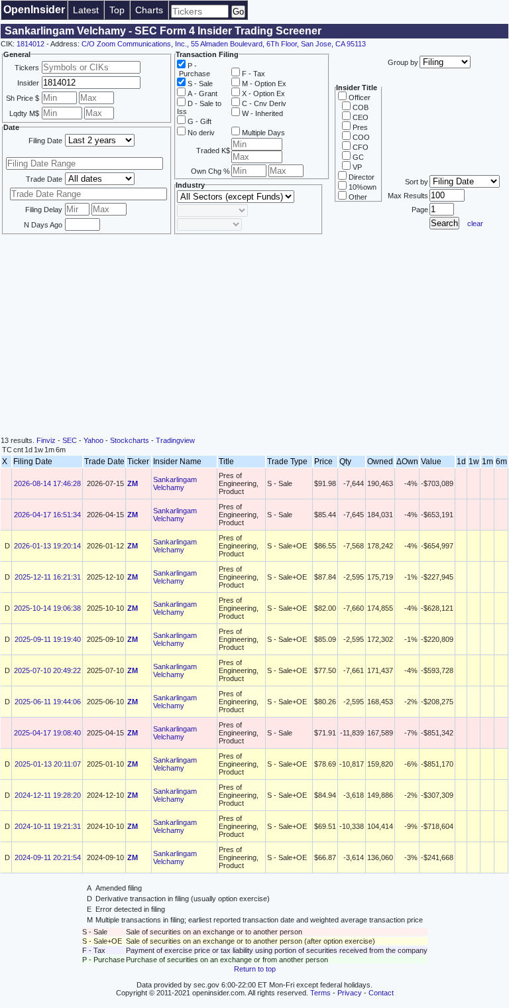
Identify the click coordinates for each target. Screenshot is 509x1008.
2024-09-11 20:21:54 (48, 857)
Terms (320, 993)
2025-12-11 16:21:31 (48, 577)
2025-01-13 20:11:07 (48, 764)
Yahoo (93, 440)
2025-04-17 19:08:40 (47, 733)
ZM (132, 483)
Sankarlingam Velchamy (175, 483)
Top (117, 10)
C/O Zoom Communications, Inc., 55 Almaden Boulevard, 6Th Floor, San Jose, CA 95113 (224, 44)
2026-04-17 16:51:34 (47, 515)
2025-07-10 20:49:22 (47, 670)
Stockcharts (129, 440)
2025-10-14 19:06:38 (47, 608)
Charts (149, 10)
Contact (381, 993)
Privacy (349, 993)
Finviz (46, 440)
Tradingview (175, 440)
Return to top (255, 969)
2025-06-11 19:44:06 (48, 702)
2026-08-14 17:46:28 (47, 483)
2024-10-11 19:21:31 (48, 826)
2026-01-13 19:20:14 (47, 546)
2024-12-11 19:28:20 (48, 795)
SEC (69, 440)
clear (475, 223)
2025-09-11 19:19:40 (48, 639)
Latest (86, 10)
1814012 (30, 44)
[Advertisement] (254, 337)
